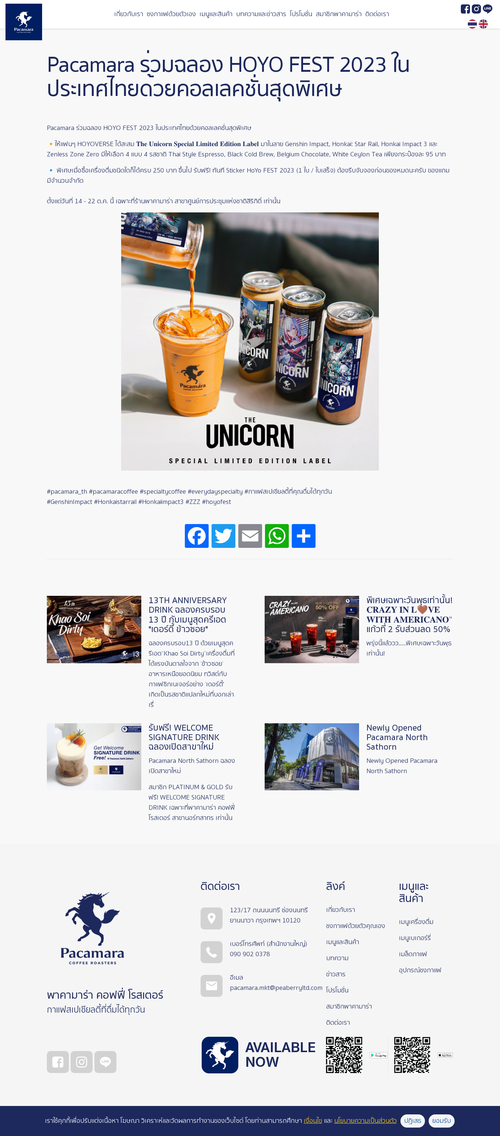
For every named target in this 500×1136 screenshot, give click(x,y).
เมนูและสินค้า (215, 14)
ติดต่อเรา (377, 14)
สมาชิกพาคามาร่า (339, 14)
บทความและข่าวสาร (261, 14)
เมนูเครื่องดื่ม (416, 922)
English (483, 24)
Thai (472, 24)
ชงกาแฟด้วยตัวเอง (171, 14)
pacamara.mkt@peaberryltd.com (276, 988)
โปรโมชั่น (301, 14)
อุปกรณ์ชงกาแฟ (420, 970)
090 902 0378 (250, 954)
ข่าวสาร (336, 974)
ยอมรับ (441, 1120)
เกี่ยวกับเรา (128, 14)
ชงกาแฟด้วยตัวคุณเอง (355, 926)
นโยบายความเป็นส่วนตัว (365, 1120)
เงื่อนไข (313, 1120)
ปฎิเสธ (412, 1120)
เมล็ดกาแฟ (413, 954)
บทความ (337, 958)
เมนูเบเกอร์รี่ (415, 938)
